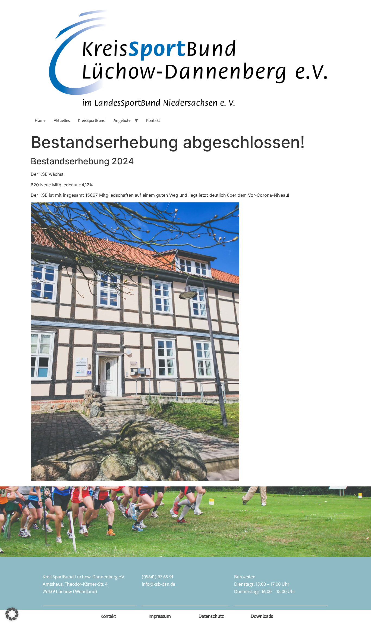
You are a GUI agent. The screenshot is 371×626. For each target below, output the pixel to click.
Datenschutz (211, 616)
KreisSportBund (91, 120)
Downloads (262, 616)
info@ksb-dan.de (158, 584)
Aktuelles (62, 120)
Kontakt (153, 120)
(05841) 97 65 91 (157, 576)
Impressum (160, 616)
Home (40, 120)
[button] (12, 614)
